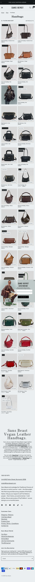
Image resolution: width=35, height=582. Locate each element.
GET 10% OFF (23, 296)
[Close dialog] (34, 280)
